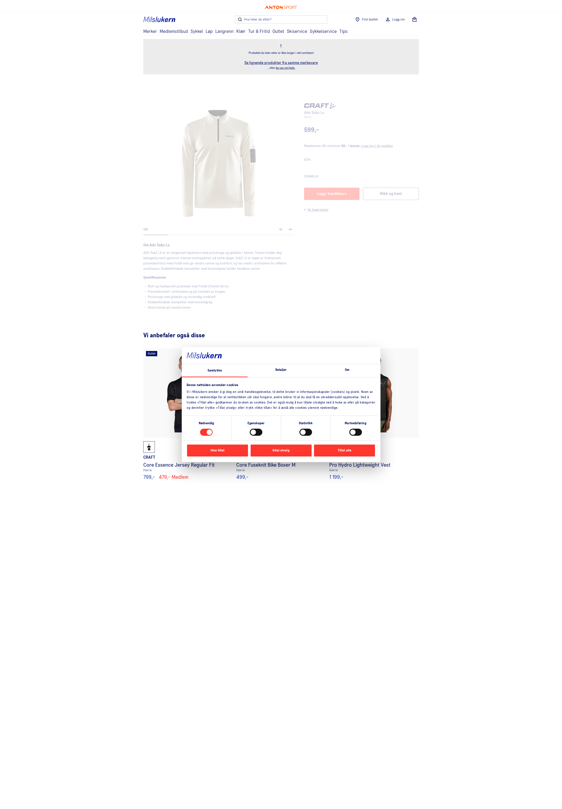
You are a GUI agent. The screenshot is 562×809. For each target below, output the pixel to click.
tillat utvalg (280, 450)
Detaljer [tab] (281, 369)
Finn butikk (370, 19)
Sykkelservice (323, 31)
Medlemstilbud (174, 31)
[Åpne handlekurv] (414, 19)
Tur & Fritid (259, 31)
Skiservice (297, 31)
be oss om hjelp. (285, 68)
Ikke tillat (217, 450)
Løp (209, 31)
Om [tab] (347, 369)
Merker (150, 31)
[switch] (256, 432)
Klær (241, 31)
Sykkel (197, 31)
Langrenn (224, 31)
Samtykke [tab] (215, 370)
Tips (343, 31)
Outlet (278, 31)
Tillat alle (344, 450)
